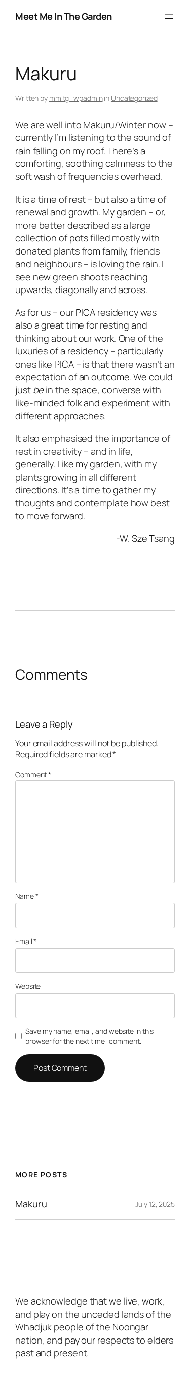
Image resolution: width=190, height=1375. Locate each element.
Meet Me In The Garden (63, 16)
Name (26, 896)
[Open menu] (169, 17)
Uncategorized (134, 98)
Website (28, 986)
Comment (33, 774)
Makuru (31, 1204)
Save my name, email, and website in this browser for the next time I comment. (89, 1036)
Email (25, 941)
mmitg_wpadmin (76, 98)
